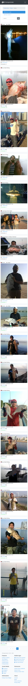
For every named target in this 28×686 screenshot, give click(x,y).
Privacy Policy (17, 682)
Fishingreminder (9, 2)
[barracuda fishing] (14, 623)
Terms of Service (18, 680)
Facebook (5, 668)
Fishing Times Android (20, 657)
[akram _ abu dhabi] (14, 42)
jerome (3, 106)
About (15, 679)
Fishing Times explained (19, 668)
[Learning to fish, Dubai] (14, 220)
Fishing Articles (5, 663)
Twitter (4, 673)
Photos (11, 8)
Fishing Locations (6, 657)
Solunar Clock (17, 670)
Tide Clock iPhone (19, 662)
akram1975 (4, 62)
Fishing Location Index (19, 671)
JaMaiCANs (4, 177)
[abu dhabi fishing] (14, 86)
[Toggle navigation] (25, 2)
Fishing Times (6, 8)
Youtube (5, 671)
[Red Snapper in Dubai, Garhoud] (14, 246)
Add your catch (8, 12)
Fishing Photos (5, 662)
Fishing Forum (5, 660)
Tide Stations (5, 659)
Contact (16, 677)
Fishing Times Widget (6, 677)
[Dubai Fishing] (14, 165)
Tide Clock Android (19, 660)
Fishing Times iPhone (20, 659)
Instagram (5, 670)
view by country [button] (7, 14)
